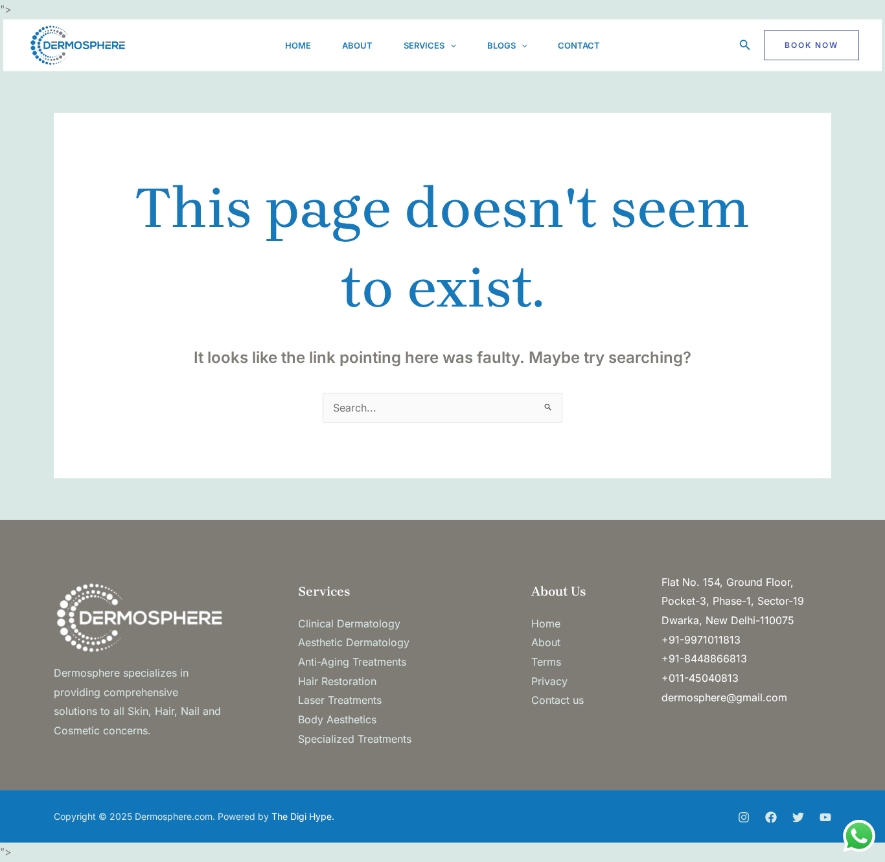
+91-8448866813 (704, 658)
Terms (546, 661)
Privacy (549, 681)
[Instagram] (744, 817)
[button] (450, 45)
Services (424, 45)
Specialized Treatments (354, 738)
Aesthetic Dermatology (353, 642)
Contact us (557, 699)
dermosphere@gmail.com (724, 697)
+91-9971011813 (701, 639)
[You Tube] (825, 817)
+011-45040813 (700, 677)
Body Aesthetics (337, 719)
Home (298, 45)
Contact (579, 45)
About (357, 45)
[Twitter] (798, 817)
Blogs (501, 45)
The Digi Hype (301, 816)
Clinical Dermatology (349, 623)
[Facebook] (771, 817)
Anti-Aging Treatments (352, 661)
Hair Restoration (337, 681)
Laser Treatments (340, 699)
